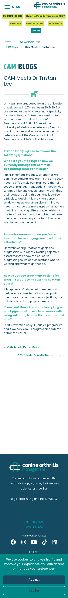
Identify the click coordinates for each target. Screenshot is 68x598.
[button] (13, 542)
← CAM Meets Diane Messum (23, 347)
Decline (34, 591)
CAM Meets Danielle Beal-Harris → (40, 355)
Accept (34, 580)
